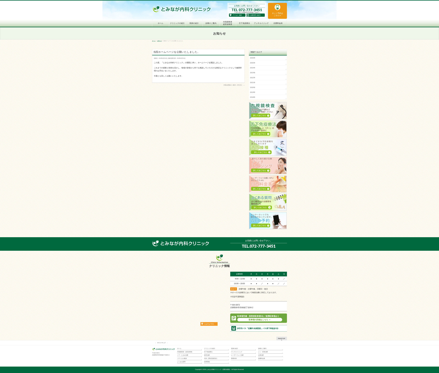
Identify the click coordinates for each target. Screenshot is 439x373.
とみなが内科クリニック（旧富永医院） (218, 369)
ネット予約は (277, 14)
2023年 (252, 73)
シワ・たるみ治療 (182, 355)
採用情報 (207, 362)
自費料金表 (261, 358)
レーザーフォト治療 (237, 355)
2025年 (252, 63)
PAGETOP (281, 338)
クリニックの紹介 (209, 348)
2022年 (252, 77)
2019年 (252, 92)
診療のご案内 (262, 348)
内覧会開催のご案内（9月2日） (234, 85)
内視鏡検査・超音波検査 (184, 352)
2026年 (252, 58)
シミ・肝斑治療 (263, 352)
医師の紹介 (234, 348)
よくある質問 (181, 362)
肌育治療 (207, 355)
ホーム (179, 348)
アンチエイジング (236, 352)
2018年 (252, 97)
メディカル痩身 (182, 358)
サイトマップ (161, 342)
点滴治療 (261, 355)
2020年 (252, 87)
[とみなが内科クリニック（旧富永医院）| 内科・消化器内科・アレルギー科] (181, 10)
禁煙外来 (234, 358)
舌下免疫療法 (208, 352)
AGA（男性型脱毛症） (211, 358)
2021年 (252, 82)
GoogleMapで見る (208, 324)
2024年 (252, 68)
